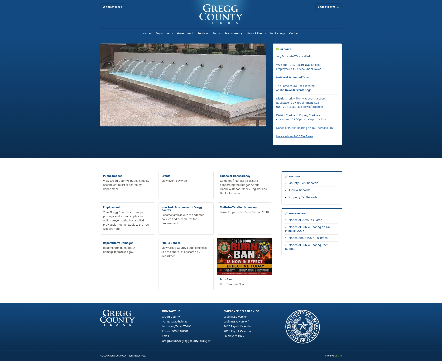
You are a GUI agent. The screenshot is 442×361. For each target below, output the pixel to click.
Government (185, 33)
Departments (164, 33)
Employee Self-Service (290, 69)
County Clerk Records (303, 183)
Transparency (234, 33)
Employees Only (234, 336)
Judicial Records (299, 190)
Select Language (112, 6)
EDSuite (337, 355)
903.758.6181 (179, 331)
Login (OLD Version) (236, 316)
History (147, 33)
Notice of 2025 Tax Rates (305, 220)
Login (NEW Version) (236, 321)
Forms (217, 33)
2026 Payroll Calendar (238, 331)
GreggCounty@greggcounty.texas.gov (186, 341)
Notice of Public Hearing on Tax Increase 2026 (305, 128)
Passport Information (310, 106)
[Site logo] (221, 14)
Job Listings (277, 33)
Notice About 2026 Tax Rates (294, 136)
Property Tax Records (303, 197)
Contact (294, 33)
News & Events (256, 33)
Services (203, 33)
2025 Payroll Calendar (238, 326)
